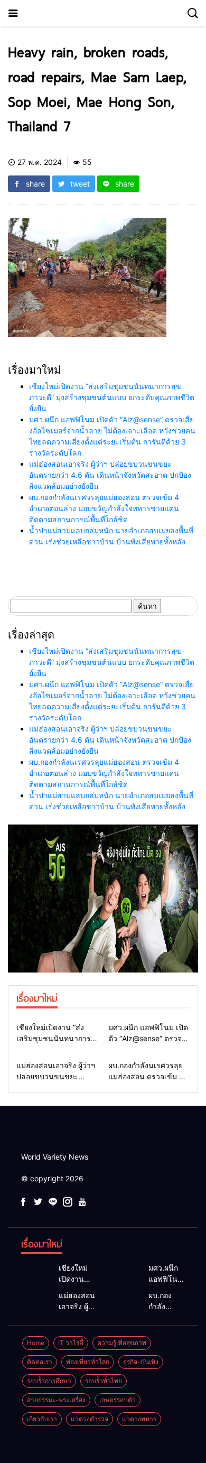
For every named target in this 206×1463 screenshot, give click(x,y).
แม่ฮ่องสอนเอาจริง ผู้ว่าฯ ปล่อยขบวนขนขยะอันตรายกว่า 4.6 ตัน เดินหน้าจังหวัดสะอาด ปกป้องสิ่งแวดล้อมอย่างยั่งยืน (110, 474)
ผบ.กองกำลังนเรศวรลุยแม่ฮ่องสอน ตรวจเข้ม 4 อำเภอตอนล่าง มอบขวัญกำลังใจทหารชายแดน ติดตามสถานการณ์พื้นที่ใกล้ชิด (104, 508)
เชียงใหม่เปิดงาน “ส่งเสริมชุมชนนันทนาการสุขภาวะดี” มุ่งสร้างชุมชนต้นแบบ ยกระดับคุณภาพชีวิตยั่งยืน (111, 397)
